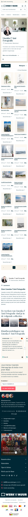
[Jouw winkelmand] (25, 6)
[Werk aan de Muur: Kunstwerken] (26, 459)
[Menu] (2, 6)
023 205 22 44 (22, 411)
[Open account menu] (22, 6)
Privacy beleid (22, 502)
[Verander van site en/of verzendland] (26, 1)
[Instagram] (7, 476)
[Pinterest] (9, 476)
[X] (14, 476)
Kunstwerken (6, 459)
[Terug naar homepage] (11, 6)
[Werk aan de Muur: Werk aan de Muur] (26, 471)
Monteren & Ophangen (10, 428)
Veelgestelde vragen (9, 418)
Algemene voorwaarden (11, 500)
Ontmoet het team (8, 452)
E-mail (15, 414)
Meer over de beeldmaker (10, 55)
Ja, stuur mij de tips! (8, 388)
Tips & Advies (6, 467)
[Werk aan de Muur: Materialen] (26, 463)
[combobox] (10, 9)
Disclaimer (20, 500)
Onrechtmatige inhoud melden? (10, 502)
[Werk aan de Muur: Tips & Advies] (26, 467)
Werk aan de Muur (7, 471)
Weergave (22, 65)
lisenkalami (3, 59)
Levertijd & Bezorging (9, 425)
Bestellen (6, 421)
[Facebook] (12, 476)
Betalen (6, 423)
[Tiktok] (17, 476)
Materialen (5, 463)
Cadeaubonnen (8, 430)
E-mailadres (4, 380)
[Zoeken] (24, 9)
